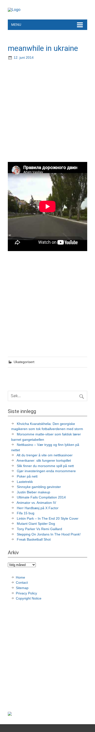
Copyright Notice (28, 598)
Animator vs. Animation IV (36, 503)
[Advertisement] (47, 111)
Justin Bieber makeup (33, 492)
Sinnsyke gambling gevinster (39, 487)
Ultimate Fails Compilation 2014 (41, 497)
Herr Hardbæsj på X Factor (37, 508)
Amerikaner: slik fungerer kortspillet (44, 460)
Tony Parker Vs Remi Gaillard (39, 529)
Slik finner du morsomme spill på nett (45, 466)
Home (20, 577)
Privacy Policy (27, 593)
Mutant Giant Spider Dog (36, 524)
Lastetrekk (25, 482)
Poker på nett (27, 476)
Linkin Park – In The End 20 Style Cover (47, 518)
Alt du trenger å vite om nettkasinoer (45, 455)
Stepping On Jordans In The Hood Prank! (49, 534)
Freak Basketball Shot (34, 539)
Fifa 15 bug (25, 513)
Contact (22, 582)
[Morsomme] (14, 10)
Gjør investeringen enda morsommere (46, 471)
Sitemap (22, 588)
